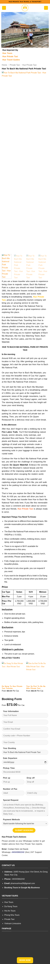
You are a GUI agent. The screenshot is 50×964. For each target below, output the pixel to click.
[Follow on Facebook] (3, 893)
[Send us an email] (12, 893)
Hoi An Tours (9, 911)
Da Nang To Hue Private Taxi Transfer (12, 687)
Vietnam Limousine (12, 923)
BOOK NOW (24, 960)
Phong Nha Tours (11, 915)
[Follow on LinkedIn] (21, 893)
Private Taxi (15, 65)
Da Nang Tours (10, 906)
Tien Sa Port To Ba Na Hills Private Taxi (35, 687)
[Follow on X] (6, 893)
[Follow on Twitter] (9, 893)
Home (4, 65)
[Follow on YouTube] (24, 893)
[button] (4, 8)
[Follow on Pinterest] (18, 893)
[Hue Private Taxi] (25, 8)
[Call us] (15, 893)
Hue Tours (8, 902)
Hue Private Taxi (29, 65)
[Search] (46, 8)
